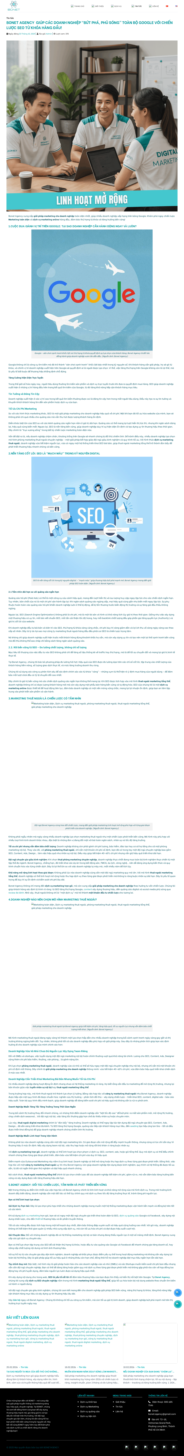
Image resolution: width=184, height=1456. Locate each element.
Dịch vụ (117, 6)
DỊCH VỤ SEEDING (149, 41)
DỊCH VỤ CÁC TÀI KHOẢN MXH (113, 19)
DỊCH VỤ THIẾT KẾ (149, 25)
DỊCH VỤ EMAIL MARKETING (154, 36)
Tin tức (138, 6)
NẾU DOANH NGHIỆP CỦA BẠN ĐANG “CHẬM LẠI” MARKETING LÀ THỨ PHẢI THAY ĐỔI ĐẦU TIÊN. (147, 1371)
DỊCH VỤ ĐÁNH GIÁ (150, 47)
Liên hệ (155, 6)
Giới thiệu (99, 6)
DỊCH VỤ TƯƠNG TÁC (151, 52)
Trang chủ (79, 6)
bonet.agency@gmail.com (162, 1413)
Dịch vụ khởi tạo (88, 1401)
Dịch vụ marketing (147, 14)
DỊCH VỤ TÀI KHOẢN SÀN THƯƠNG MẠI (116, 25)
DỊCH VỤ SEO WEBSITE (151, 30)
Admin (49, 33)
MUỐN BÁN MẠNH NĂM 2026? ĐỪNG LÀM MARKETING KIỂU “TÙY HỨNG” (92, 1371)
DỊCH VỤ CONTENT (150, 19)
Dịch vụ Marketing (89, 1406)
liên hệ (16, 1299)
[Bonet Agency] (19, 6)
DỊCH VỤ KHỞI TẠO (104, 14)
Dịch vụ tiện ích (88, 1416)
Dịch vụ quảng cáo (90, 1411)
